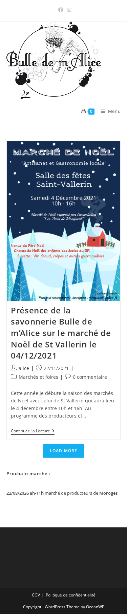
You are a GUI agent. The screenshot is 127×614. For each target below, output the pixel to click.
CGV (36, 595)
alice (24, 368)
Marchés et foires (38, 377)
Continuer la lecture (33, 431)
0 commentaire (90, 377)
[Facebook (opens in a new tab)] (60, 10)
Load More (64, 451)
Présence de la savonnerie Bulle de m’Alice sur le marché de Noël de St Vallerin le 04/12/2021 (61, 333)
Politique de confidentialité (71, 595)
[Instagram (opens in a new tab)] (68, 10)
